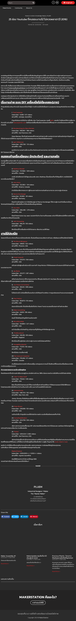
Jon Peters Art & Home (21, 285)
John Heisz (16, 182)
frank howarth (18, 257)
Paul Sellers (18, 298)
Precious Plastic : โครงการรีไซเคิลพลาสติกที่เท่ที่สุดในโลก (62, 557)
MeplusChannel (17, 451)
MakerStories (7, 8)
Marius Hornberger (19, 194)
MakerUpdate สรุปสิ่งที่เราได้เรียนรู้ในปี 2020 (37, 557)
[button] (68, 2)
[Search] (33, 3)
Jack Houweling (18, 221)
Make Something (19, 310)
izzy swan (16, 208)
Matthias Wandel (18, 169)
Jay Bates (16, 271)
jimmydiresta (18, 390)
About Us (29, 8)
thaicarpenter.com (19, 122)
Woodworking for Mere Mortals (23, 128)
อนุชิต (52, 120)
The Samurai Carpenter (22, 356)
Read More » (5, 563)
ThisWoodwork (19, 333)
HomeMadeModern (20, 418)
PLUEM (38, 487)
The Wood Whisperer (20, 241)
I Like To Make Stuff (20, 377)
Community (18, 8)
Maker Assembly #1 (8, 556)
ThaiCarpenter (18, 112)
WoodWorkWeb (19, 321)
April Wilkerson (18, 142)
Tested (16, 432)
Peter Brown (18, 406)
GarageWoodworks (20, 344)
